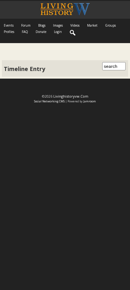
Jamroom (89, 101)
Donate (41, 31)
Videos (75, 25)
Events (9, 25)
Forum (26, 25)
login (58, 31)
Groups (110, 25)
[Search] (73, 33)
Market (92, 25)
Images (58, 25)
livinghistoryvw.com (70, 96)
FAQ (25, 31)
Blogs (41, 25)
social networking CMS (49, 101)
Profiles (9, 31)
